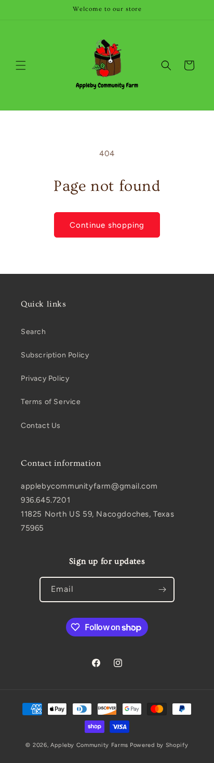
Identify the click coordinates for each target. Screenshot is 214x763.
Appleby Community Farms (89, 745)
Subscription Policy (55, 355)
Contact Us (41, 425)
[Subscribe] (162, 589)
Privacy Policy (45, 378)
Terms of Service (51, 401)
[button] (20, 65)
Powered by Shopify (159, 745)
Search (33, 331)
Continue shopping (107, 225)
